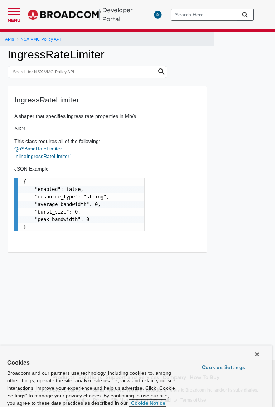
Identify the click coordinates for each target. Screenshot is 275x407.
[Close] (257, 354)
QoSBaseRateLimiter (38, 149)
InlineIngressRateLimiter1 (43, 156)
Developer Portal (117, 14)
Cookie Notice (147, 403)
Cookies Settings (223, 367)
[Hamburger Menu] (14, 10)
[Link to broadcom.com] (64, 14)
